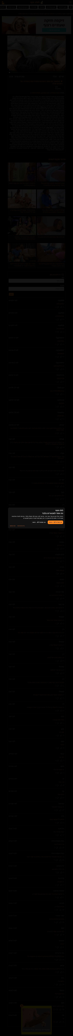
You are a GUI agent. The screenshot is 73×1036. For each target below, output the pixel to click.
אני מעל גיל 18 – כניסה (55, 522)
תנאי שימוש (12, 526)
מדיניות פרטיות (21, 526)
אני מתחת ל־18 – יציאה (39, 522)
